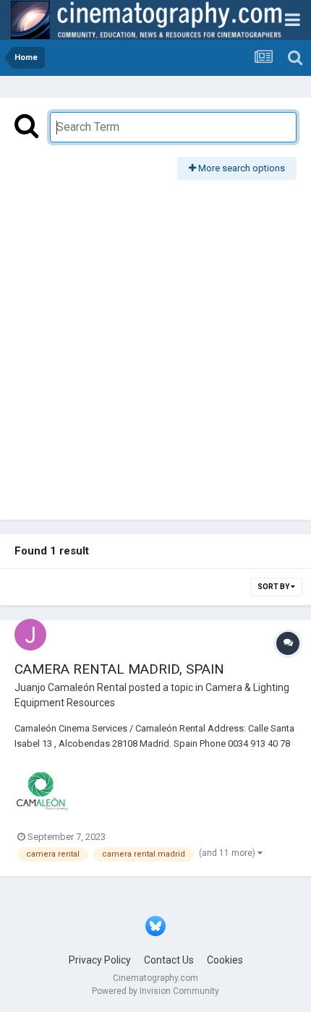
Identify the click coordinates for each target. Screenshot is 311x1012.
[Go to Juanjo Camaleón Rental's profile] (30, 635)
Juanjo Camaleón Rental (70, 687)
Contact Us (169, 960)
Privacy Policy (100, 960)
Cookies (225, 960)
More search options (240, 168)
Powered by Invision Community (155, 991)
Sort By (274, 587)
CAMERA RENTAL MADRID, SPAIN (119, 669)
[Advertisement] (155, 342)
